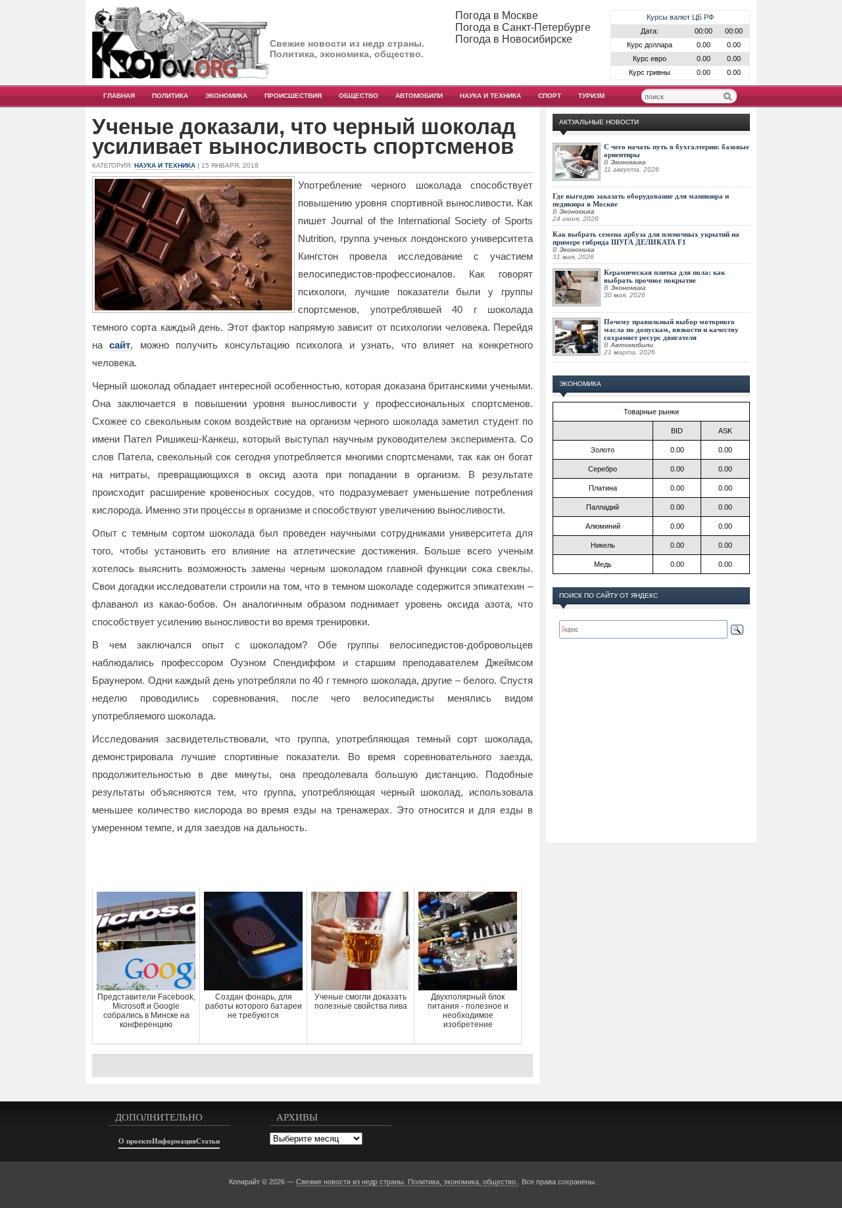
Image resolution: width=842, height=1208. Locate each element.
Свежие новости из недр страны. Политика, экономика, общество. (407, 1182)
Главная (119, 95)
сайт (119, 344)
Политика (170, 95)
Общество (358, 95)
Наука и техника (490, 95)
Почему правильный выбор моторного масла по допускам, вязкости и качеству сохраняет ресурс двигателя (671, 329)
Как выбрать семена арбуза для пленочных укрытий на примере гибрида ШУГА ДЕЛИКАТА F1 (646, 238)
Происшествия (293, 95)
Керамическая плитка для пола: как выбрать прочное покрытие (664, 276)
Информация (174, 1141)
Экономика (226, 95)
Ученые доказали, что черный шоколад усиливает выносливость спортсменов (304, 137)
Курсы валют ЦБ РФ (680, 17)
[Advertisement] (312, 861)
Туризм (591, 95)
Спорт (549, 95)
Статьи (208, 1141)
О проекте (135, 1141)
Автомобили (419, 95)
